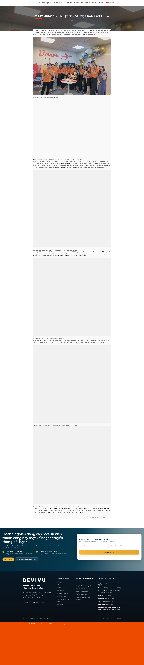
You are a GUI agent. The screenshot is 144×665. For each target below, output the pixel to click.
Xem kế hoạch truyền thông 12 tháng (27, 564)
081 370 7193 (107, 601)
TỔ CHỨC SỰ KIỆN (73, 3)
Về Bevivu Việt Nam (45, 3)
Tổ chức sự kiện (61, 593)
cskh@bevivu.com (107, 606)
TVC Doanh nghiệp (82, 599)
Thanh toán (106, 624)
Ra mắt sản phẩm (62, 601)
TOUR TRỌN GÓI (59, 3)
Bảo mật (119, 624)
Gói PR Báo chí (80, 594)
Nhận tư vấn (8, 564)
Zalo (42, 607)
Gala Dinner (60, 596)
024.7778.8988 (109, 603)
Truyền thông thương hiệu (84, 591)
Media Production (81, 588)
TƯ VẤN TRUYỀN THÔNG (89, 3)
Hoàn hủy (113, 624)
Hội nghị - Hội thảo (62, 599)
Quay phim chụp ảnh (82, 597)
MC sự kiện (60, 609)
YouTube (35, 607)
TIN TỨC (101, 3)
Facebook (27, 607)
